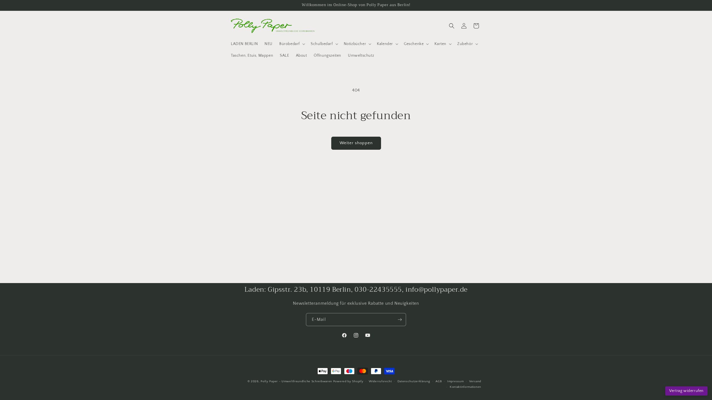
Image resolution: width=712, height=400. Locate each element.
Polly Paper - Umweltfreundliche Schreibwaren (296, 381)
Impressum (455, 381)
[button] (291, 44)
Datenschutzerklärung (413, 381)
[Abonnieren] (400, 319)
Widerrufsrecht (380, 381)
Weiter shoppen (356, 143)
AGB (439, 381)
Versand (475, 381)
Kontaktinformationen (465, 387)
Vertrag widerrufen (686, 391)
